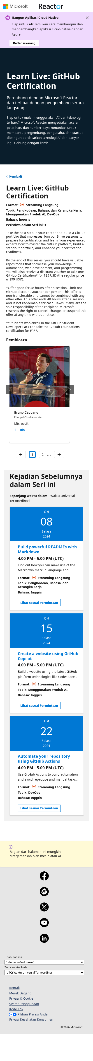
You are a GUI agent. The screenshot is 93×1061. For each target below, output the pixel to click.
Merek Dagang (20, 993)
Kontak (14, 988)
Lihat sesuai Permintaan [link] (39, 602)
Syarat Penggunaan (24, 1004)
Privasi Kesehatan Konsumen (31, 1019)
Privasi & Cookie (21, 998)
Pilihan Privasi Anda (33, 1014)
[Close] (87, 18)
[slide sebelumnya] (9, 389)
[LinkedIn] (44, 941)
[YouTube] (44, 925)
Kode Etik (16, 1009)
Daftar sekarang (24, 43)
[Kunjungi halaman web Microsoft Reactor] (51, 6)
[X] (44, 909)
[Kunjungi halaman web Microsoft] (15, 6)
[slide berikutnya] (70, 389)
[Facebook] (44, 878)
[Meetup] (44, 894)
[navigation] (21, 454)
